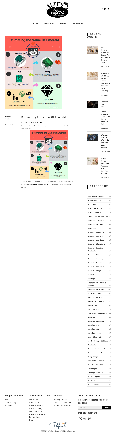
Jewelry (99, 317)
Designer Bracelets (99, 220)
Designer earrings (99, 224)
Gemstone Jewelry (99, 301)
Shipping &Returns (62, 406)
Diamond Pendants (99, 267)
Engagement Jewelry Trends (99, 284)
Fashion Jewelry (99, 297)
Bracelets (99, 204)
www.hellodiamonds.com (40, 184)
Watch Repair (99, 377)
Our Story (33, 400)
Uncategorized (99, 369)
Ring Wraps (99, 357)
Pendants (99, 345)
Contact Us (78, 24)
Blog (31, 420)
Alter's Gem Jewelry (33, 122)
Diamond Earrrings (99, 240)
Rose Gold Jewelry (99, 361)
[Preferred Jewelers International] (58, 425)
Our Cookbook (35, 411)
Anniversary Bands (99, 196)
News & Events (36, 406)
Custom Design (36, 408)
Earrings (99, 279)
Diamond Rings (99, 271)
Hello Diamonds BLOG (99, 313)
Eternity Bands (99, 293)
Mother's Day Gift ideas (99, 341)
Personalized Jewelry (99, 349)
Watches (99, 380)
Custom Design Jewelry (99, 216)
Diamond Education (99, 244)
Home (35, 24)
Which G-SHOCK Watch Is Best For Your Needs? (105, 141)
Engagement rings (99, 289)
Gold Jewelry (99, 309)
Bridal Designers (99, 208)
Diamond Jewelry (99, 259)
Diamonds (99, 275)
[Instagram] (105, 9)
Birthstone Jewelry (99, 200)
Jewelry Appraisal (99, 321)
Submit (107, 407)
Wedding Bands (99, 384)
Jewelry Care (99, 325)
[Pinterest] (108, 9)
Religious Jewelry (99, 353)
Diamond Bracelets (99, 232)
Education (49, 24)
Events (63, 24)
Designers (99, 228)
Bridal (7, 400)
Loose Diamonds (99, 337)
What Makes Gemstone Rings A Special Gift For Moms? (105, 166)
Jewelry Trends (99, 333)
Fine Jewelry (10, 403)
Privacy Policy (60, 400)
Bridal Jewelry (99, 212)
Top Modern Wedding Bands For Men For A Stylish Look (105, 54)
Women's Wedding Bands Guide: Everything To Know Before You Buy (106, 82)
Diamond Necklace (99, 263)
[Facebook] (102, 9)
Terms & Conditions (62, 403)
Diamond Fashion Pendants (99, 249)
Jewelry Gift (99, 329)
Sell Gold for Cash (99, 365)
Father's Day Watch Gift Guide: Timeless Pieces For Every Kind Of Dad (105, 113)
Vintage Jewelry (99, 373)
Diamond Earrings (99, 236)
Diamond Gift (99, 255)
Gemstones (99, 305)
